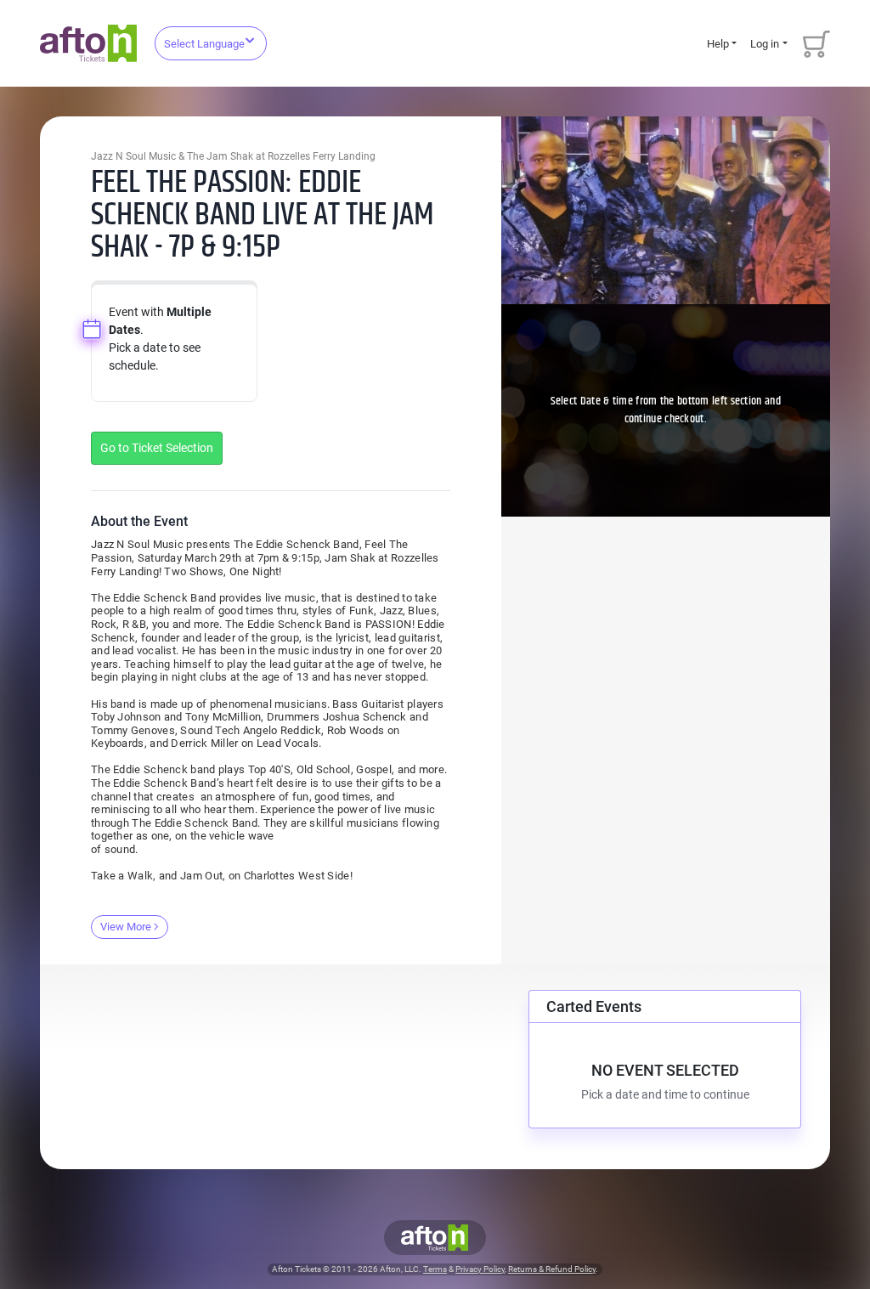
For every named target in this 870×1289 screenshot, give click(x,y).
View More (125, 926)
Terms (435, 1269)
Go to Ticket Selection (156, 448)
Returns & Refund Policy (552, 1269)
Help (718, 43)
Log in (764, 43)
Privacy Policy (480, 1269)
